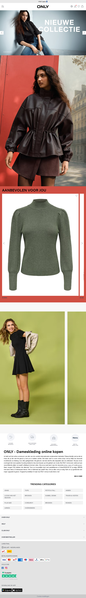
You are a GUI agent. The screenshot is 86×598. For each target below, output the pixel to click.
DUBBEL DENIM (50, 495)
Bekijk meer (78, 476)
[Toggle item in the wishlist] (76, 196)
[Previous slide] (2, 33)
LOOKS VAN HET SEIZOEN (10, 496)
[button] (40, 245)
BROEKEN (28, 495)
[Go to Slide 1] (39, 52)
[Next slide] (84, 33)
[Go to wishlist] (79, 7)
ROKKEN (69, 503)
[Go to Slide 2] (43, 52)
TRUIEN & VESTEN (72, 495)
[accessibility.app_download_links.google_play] (7, 592)
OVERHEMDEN (30, 508)
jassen (80, 465)
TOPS (27, 490)
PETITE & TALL (50, 490)
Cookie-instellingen (43, 596)
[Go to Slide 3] (46, 52)
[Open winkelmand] (82, 6)
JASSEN (68, 490)
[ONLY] (43, 7)
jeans (70, 465)
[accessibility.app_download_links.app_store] (17, 592)
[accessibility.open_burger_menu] (3, 6)
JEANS (7, 490)
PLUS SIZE (8, 503)
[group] (40, 247)
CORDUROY (29, 503)
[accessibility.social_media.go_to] (3, 568)
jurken (66, 465)
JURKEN (7, 508)
